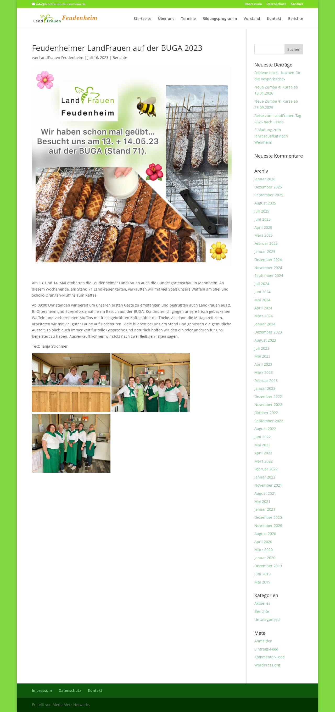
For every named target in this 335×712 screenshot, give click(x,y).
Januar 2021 (264, 509)
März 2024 (263, 315)
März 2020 (263, 549)
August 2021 (265, 493)
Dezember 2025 (268, 187)
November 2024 (268, 267)
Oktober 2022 (266, 412)
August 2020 (265, 533)
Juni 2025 (262, 219)
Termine (188, 19)
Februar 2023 (266, 380)
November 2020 (268, 525)
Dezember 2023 (268, 332)
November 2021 (268, 485)
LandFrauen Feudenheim (61, 57)
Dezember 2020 (268, 517)
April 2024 (263, 307)
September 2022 (268, 420)
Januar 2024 (264, 323)
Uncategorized (267, 619)
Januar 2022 (264, 477)
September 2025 (268, 194)
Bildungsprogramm (220, 19)
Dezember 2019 (268, 565)
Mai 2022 (262, 444)
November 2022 (268, 404)
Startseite (142, 19)
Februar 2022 (266, 468)
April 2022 (263, 452)
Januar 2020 (264, 557)
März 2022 (263, 461)
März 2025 (263, 235)
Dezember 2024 (268, 259)
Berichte (295, 19)
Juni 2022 (262, 436)
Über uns (166, 19)
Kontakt (297, 4)
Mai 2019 (262, 582)
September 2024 (268, 275)
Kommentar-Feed (269, 656)
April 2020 (263, 541)
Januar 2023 (264, 388)
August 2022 (265, 428)
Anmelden (263, 640)
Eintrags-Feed (266, 649)
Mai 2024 (262, 299)
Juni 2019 (262, 573)
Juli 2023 (261, 348)
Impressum (253, 4)
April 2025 (263, 227)
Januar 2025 (264, 251)
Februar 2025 (266, 243)
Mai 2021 (262, 501)
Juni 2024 (262, 291)
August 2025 (265, 203)
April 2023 (263, 364)
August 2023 (265, 340)
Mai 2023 (262, 356)
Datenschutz (276, 4)
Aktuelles (262, 603)
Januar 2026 (264, 178)
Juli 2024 (261, 283)
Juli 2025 (261, 211)
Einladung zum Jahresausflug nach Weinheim (271, 136)
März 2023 (263, 372)
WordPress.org (267, 665)
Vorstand (252, 19)
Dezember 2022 (268, 396)
